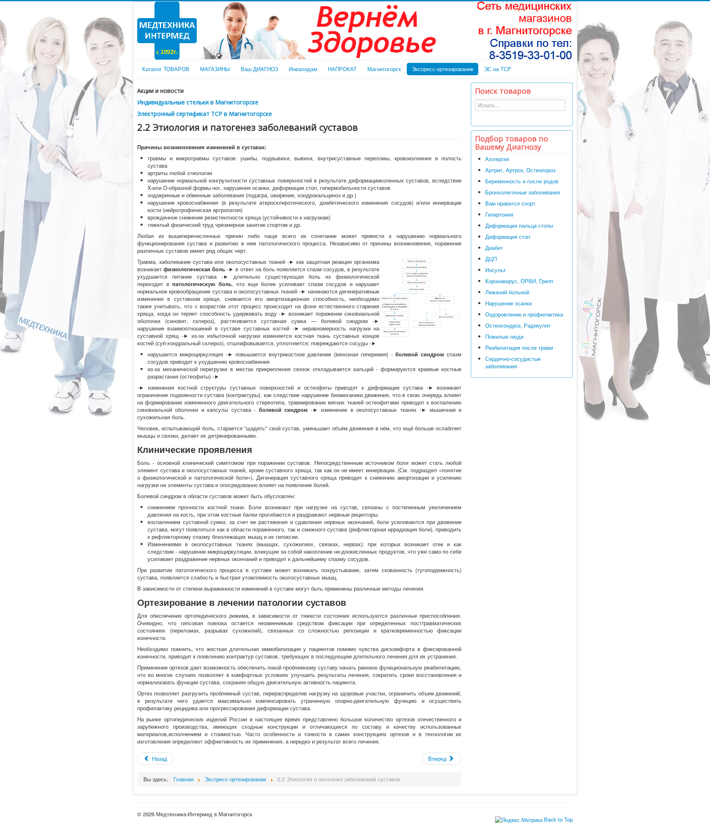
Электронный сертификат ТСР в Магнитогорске (204, 114)
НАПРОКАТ (342, 69)
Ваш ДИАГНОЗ (259, 69)
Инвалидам (303, 69)
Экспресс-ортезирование (442, 69)
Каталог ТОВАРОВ (165, 69)
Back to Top (558, 819)
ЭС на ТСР (497, 69)
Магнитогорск (384, 69)
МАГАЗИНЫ (215, 69)
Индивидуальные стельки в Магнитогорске (197, 102)
